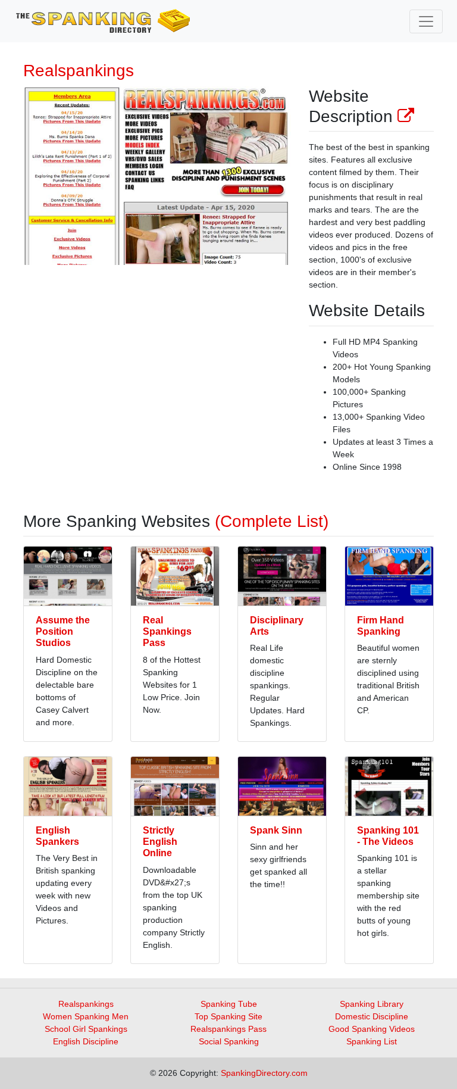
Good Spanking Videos (371, 1029)
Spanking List (371, 1041)
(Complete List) (271, 521)
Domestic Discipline (371, 1016)
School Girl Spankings (86, 1029)
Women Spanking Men (86, 1016)
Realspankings (86, 1004)
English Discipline (85, 1041)
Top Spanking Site (228, 1016)
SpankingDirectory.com (264, 1073)
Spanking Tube (229, 1004)
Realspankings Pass (228, 1029)
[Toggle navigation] (426, 21)
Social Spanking (229, 1041)
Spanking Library (371, 1004)
